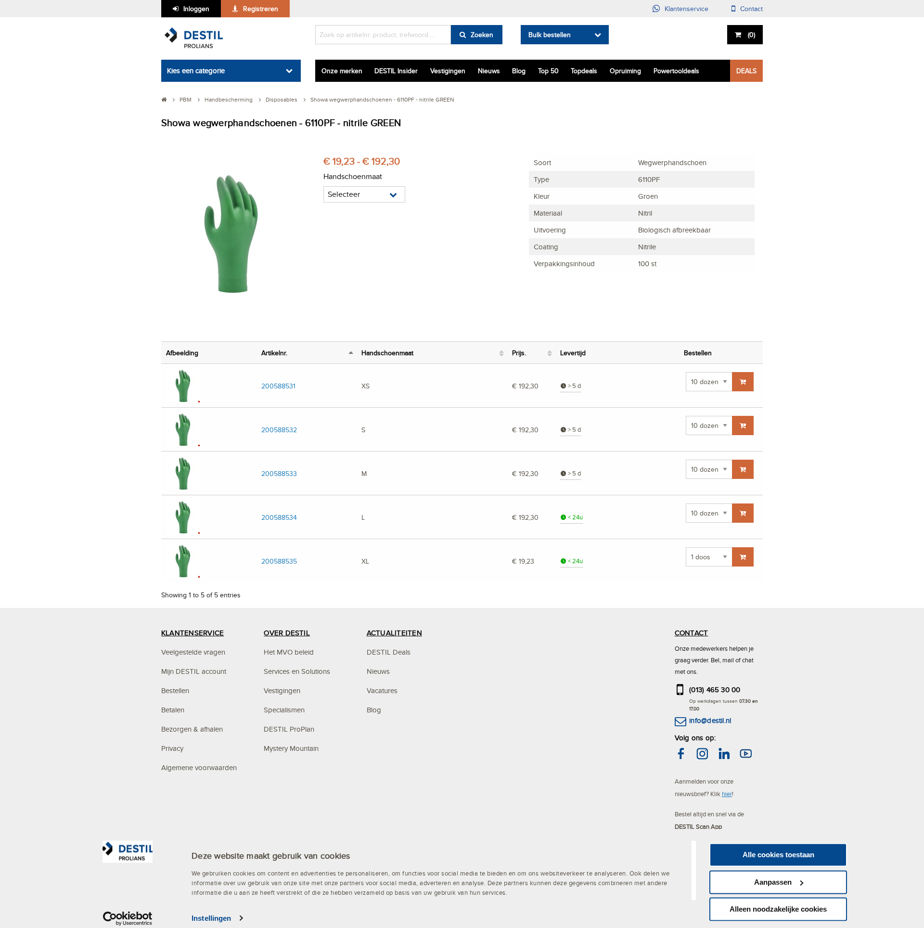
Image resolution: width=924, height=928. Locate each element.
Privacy (172, 748)
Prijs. (519, 353)
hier (727, 793)
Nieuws (489, 71)
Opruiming (625, 71)
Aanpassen (773, 882)
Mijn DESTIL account (193, 671)
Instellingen (211, 918)
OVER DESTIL (287, 633)
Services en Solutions (297, 671)
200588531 (278, 386)
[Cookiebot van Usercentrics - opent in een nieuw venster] (128, 918)
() (751, 34)
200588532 (279, 430)
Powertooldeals (676, 71)
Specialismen (284, 710)
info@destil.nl (710, 720)
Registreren (260, 8)
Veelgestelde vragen (193, 652)
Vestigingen (447, 71)
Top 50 (548, 71)
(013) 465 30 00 (715, 689)
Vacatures (382, 690)
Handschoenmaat (387, 353)
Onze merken (341, 71)
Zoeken (482, 34)
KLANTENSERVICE (192, 633)
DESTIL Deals (389, 652)
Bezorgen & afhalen (192, 729)
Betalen (172, 710)
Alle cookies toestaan (778, 855)
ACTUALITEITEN (394, 633)
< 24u (574, 517)
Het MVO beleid (289, 652)
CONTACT (691, 633)
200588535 (279, 561)
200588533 (279, 473)
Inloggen (196, 8)
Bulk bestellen (549, 34)
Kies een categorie (196, 70)
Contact (751, 8)
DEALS (746, 71)
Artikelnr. (274, 353)
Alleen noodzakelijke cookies (778, 909)
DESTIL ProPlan (289, 729)
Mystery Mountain (291, 748)
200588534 (279, 517)
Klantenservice (686, 8)
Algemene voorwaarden (199, 767)
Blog (519, 71)
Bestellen (175, 690)
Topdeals (584, 71)
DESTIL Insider (396, 71)
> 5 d (573, 385)
